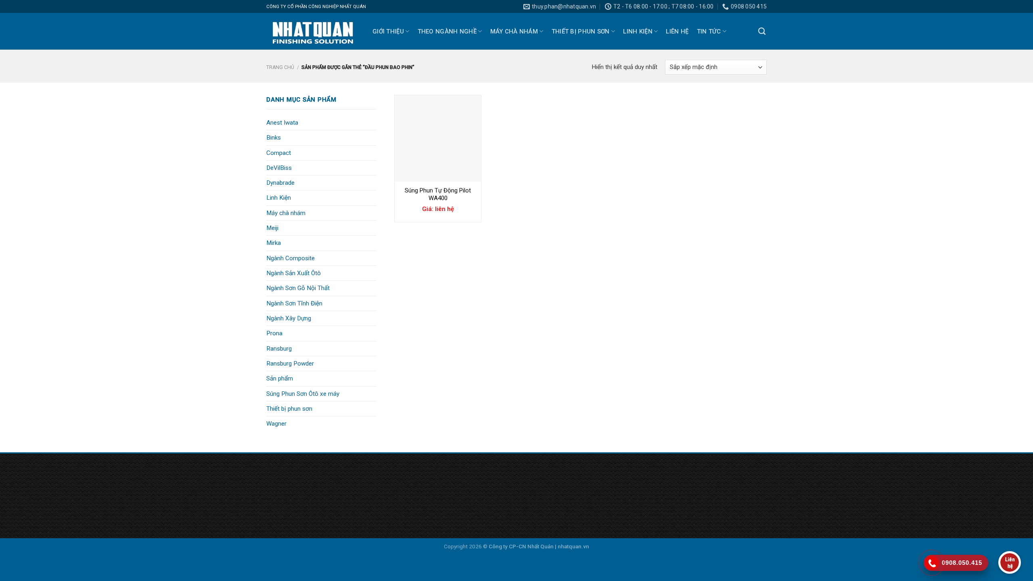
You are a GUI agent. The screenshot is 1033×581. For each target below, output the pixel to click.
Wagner (276, 423)
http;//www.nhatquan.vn (188, 528)
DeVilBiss (279, 167)
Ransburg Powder (290, 363)
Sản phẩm (279, 378)
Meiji (272, 228)
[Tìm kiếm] (762, 31)
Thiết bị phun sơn (581, 31)
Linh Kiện (637, 31)
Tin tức (709, 31)
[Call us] (658, 484)
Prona (274, 333)
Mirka (273, 243)
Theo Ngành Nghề (447, 31)
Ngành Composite (290, 258)
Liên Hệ (677, 31)
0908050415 (177, 504)
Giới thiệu (388, 31)
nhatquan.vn (573, 546)
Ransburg (279, 348)
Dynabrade (280, 182)
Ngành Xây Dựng (288, 318)
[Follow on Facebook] (644, 484)
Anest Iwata (282, 122)
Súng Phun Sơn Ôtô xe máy (302, 393)
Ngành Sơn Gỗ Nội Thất (298, 288)
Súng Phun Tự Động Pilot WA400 (438, 194)
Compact (278, 153)
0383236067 (259, 504)
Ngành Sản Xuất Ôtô (293, 273)
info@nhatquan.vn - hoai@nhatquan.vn (210, 516)
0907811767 (219, 504)
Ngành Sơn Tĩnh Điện (294, 303)
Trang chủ (280, 67)
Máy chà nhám (514, 31)
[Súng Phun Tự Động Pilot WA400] (438, 138)
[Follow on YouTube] (672, 484)
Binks (273, 137)
